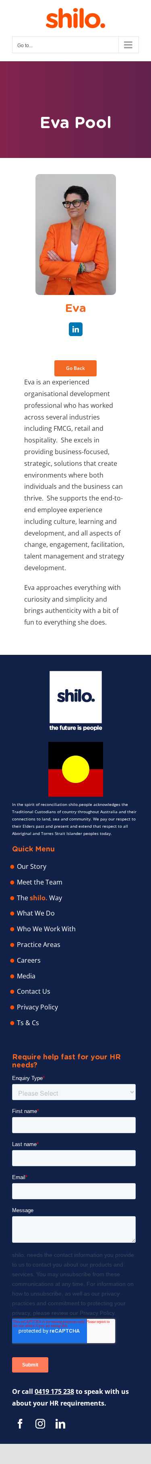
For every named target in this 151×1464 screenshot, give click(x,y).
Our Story (31, 866)
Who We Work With (46, 928)
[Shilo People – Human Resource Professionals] (75, 674)
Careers (29, 960)
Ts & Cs (28, 1022)
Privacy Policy (37, 1007)
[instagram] (40, 1424)
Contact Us (33, 991)
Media (26, 976)
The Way (39, 897)
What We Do (36, 913)
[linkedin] (76, 329)
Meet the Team (39, 882)
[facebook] (20, 1424)
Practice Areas (38, 944)
